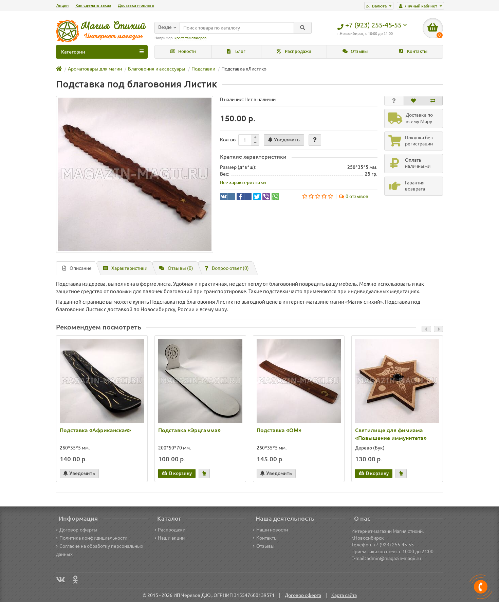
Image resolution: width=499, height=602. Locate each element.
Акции (62, 5)
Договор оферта (303, 595)
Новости (186, 51)
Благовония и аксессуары (156, 69)
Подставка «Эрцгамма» (189, 430)
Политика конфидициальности (93, 538)
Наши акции (171, 538)
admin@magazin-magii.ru (394, 558)
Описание (81, 268)
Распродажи (297, 51)
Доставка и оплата (136, 5)
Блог (239, 51)
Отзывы (359, 51)
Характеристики (129, 268)
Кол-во (228, 139)
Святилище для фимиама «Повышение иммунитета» (391, 434)
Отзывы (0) (180, 268)
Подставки (203, 69)
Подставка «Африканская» (95, 430)
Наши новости (272, 530)
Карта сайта (344, 595)
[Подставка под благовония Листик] (134, 174)
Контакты (416, 51)
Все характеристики (243, 182)
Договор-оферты (78, 530)
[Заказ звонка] (480, 587)
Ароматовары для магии (95, 69)
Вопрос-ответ (230, 268)
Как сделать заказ (93, 5)
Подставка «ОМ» (279, 430)
